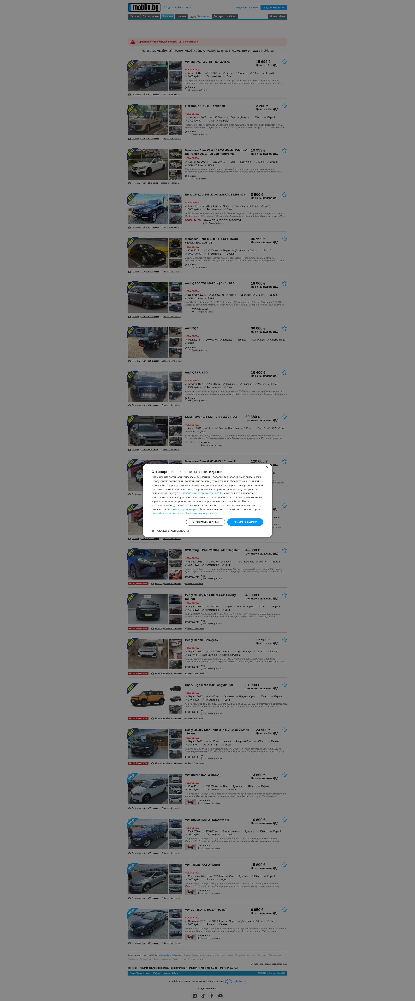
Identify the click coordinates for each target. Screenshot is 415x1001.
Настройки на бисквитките (168, 513)
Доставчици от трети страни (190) (203, 493)
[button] (170, 530)
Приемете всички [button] (245, 521)
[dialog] (207, 500)
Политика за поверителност (201, 513)
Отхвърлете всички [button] (205, 521)
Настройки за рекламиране (182, 509)
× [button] (267, 467)
